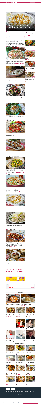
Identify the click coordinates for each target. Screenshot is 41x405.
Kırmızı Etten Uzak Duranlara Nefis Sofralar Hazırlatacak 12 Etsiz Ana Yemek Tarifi (10, 373)
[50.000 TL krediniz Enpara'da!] (15, 279)
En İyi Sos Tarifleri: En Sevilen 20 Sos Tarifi (29, 69)
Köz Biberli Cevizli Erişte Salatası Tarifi (10, 59)
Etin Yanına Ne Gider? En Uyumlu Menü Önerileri (30, 373)
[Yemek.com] (7, 0)
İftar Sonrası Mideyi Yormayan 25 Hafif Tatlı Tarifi (20, 315)
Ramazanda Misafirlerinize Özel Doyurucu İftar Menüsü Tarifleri (10, 315)
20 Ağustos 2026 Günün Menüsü (29, 58)
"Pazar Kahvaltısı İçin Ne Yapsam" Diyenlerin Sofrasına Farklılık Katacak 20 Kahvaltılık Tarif (20, 352)
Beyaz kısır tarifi (18, 191)
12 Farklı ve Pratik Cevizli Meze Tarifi (10, 268)
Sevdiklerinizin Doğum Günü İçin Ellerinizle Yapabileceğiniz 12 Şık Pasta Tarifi (10, 363)
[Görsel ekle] (33, 284)
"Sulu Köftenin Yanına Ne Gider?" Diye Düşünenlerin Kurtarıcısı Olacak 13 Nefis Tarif (10, 383)
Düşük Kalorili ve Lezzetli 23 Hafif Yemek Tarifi (30, 383)
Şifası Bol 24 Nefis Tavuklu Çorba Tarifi (30, 363)
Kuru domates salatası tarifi (13, 246)
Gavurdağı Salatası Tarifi (8, 133)
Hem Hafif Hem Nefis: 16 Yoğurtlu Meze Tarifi (20, 373)
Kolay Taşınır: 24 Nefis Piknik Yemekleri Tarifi (19, 363)
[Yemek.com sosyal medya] (20, 394)
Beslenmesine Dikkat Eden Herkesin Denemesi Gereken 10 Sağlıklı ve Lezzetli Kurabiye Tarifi (30, 352)
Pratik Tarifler (7, 2)
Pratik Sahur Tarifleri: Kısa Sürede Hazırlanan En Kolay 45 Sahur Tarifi (13, 304)
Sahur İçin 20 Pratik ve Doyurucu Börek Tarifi (26, 304)
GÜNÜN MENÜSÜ (28, 57)
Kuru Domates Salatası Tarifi (9, 242)
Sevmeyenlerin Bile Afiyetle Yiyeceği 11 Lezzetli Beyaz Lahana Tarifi (10, 352)
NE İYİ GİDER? (28, 78)
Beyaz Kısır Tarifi (8, 187)
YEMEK (7, 31)
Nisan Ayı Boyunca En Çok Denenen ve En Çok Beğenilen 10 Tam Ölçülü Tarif (20, 383)
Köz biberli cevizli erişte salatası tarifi (19, 63)
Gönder (32, 287)
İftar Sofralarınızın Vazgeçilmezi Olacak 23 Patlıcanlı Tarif (30, 315)
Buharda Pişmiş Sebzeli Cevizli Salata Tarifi (10, 169)
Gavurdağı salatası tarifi (16, 136)
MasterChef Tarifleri (15, 2)
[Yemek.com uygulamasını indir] (8, 389)
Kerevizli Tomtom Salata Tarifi (9, 224)
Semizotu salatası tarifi (11, 119)
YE (8, 31)
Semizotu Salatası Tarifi (8, 115)
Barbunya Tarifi (11, 2)
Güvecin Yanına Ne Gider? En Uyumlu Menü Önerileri (29, 80)
